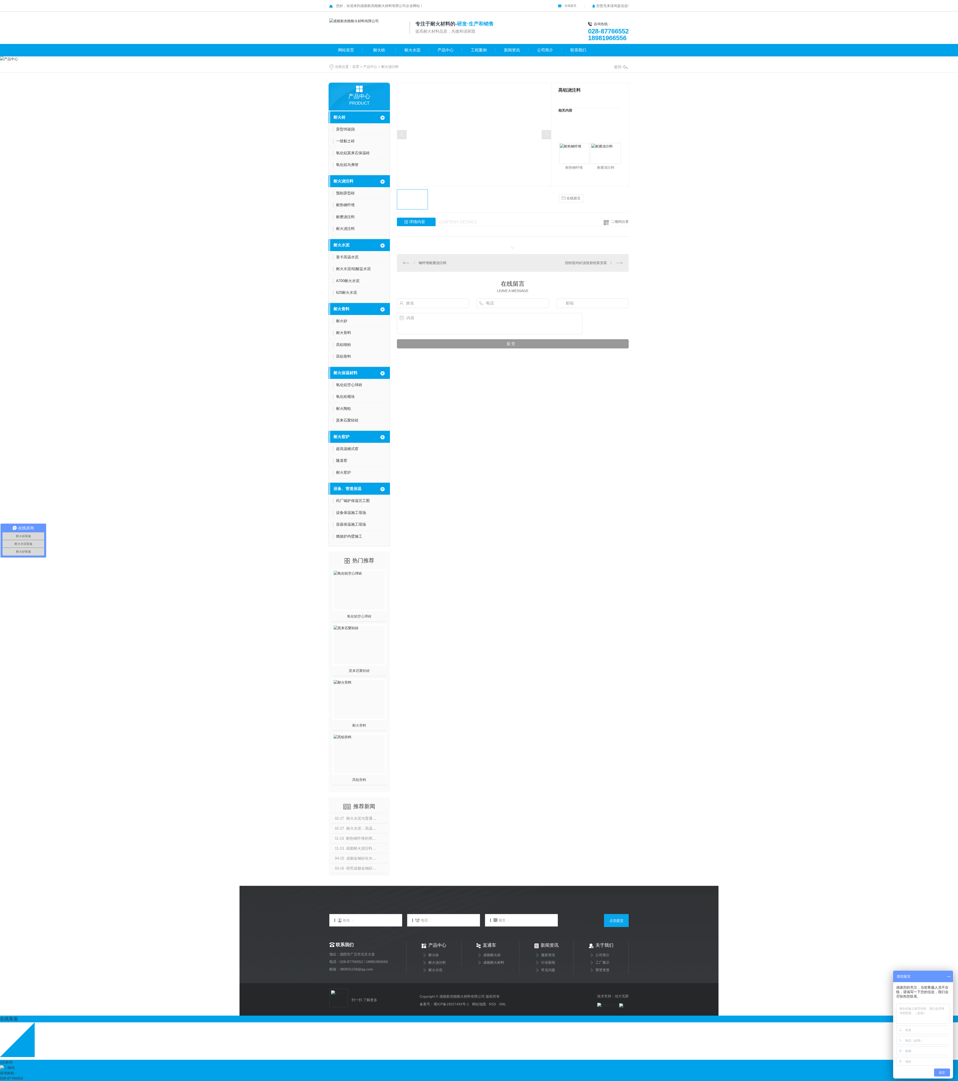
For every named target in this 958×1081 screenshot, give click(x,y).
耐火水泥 (412, 50)
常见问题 (548, 970)
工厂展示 (602, 962)
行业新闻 (548, 962)
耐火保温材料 (346, 373)
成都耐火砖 (492, 955)
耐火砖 (379, 50)
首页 (355, 67)
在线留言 (570, 5)
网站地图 (479, 1004)
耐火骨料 (342, 309)
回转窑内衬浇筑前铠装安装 (586, 263)
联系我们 (578, 50)
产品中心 (446, 50)
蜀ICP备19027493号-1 (451, 1004)
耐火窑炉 (342, 437)
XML (502, 1004)
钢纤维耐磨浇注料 (433, 263)
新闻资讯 (512, 50)
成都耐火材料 (493, 962)
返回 (617, 67)
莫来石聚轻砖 (359, 671)
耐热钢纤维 (574, 167)
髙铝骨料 (359, 780)
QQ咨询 (6, 1062)
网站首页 (346, 50)
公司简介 (545, 50)
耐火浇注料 (390, 67)
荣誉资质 (602, 970)
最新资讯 (548, 955)
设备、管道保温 (347, 488)
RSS (492, 1004)
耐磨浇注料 (605, 167)
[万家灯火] (606, 1005)
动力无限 (622, 996)
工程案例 (479, 50)
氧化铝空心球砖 (359, 616)
